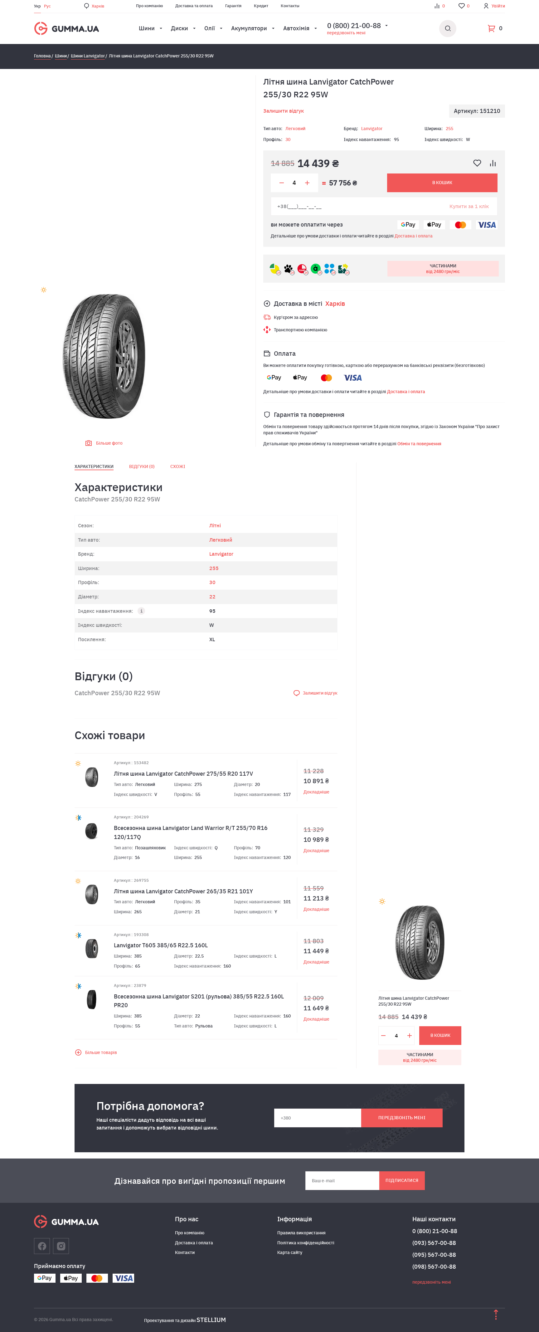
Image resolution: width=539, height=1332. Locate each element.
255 (449, 128)
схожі (177, 466)
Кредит (261, 5)
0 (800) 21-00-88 (434, 1231)
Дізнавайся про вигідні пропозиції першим (199, 1180)
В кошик (442, 182)
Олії (209, 28)
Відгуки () (142, 466)
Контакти (185, 1252)
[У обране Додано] (477, 163)
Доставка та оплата (194, 5)
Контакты (290, 5)
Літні (215, 525)
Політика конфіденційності (305, 1243)
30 (287, 139)
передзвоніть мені (346, 33)
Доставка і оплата (414, 236)
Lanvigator (371, 128)
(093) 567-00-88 (434, 1243)
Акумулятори (249, 28)
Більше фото (109, 443)
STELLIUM (211, 1320)
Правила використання (301, 1233)
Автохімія (296, 28)
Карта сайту (289, 1252)
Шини (147, 28)
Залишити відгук (283, 111)
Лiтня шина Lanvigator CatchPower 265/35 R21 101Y (183, 891)
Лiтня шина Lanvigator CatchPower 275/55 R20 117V (183, 773)
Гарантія (233, 5)
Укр (37, 6)
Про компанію (149, 5)
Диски (179, 28)
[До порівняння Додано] (493, 163)
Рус (47, 6)
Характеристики (94, 466)
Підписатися (402, 1180)
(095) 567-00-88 (434, 1254)
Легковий (295, 128)
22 (212, 596)
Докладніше (316, 792)
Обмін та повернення (419, 443)
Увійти (498, 6)
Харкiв (98, 6)
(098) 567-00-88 (434, 1266)
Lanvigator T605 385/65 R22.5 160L (161, 945)
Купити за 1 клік (469, 206)
